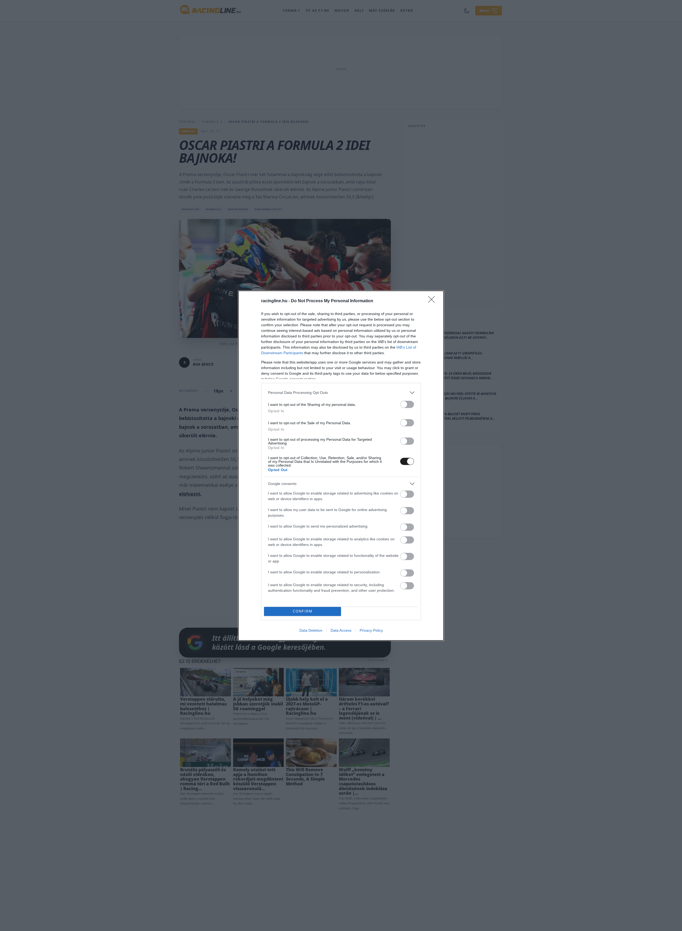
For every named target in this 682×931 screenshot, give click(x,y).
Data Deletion (310, 630)
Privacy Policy (371, 630)
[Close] (433, 301)
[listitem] (341, 392)
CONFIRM (302, 611)
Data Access (341, 630)
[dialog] (341, 465)
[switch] (407, 404)
